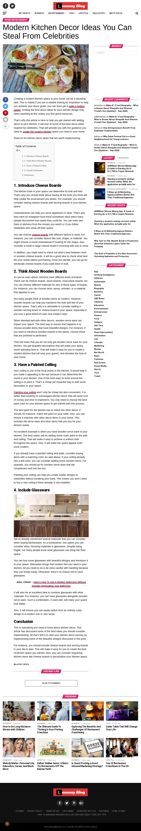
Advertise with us (86, 811)
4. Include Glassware (33, 170)
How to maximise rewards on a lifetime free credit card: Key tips (72, 815)
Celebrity (98, 302)
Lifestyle (83, 13)
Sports (97, 369)
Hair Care (98, 325)
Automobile (99, 282)
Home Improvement (103, 332)
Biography (99, 288)
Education (99, 305)
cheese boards (40, 234)
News (96, 356)
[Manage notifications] (7, 824)
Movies (97, 349)
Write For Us (115, 13)
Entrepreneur (100, 312)
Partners (104, 811)
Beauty (97, 285)
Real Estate (99, 13)
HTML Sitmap (118, 811)
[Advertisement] (116, 76)
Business (39, 13)
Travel (97, 376)
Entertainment (56, 13)
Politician (98, 359)
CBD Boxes (99, 298)
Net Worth (24, 13)
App (96, 271)
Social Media (100, 366)
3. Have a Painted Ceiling (35, 166)
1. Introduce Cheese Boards (36, 156)
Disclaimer (68, 811)
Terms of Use (52, 811)
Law (96, 339)
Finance (98, 315)
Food (96, 319)
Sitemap (20, 811)
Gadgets (98, 322)
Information (99, 335)
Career (97, 295)
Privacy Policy (34, 811)
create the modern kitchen (37, 131)
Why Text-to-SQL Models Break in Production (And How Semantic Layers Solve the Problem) (116, 244)
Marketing (99, 346)
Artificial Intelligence (104, 275)
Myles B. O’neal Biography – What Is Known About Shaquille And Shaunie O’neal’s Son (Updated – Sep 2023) (116, 108)
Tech (71, 13)
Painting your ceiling (25, 392)
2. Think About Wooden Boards (37, 161)
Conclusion (29, 175)
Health (97, 329)
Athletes (98, 278)
